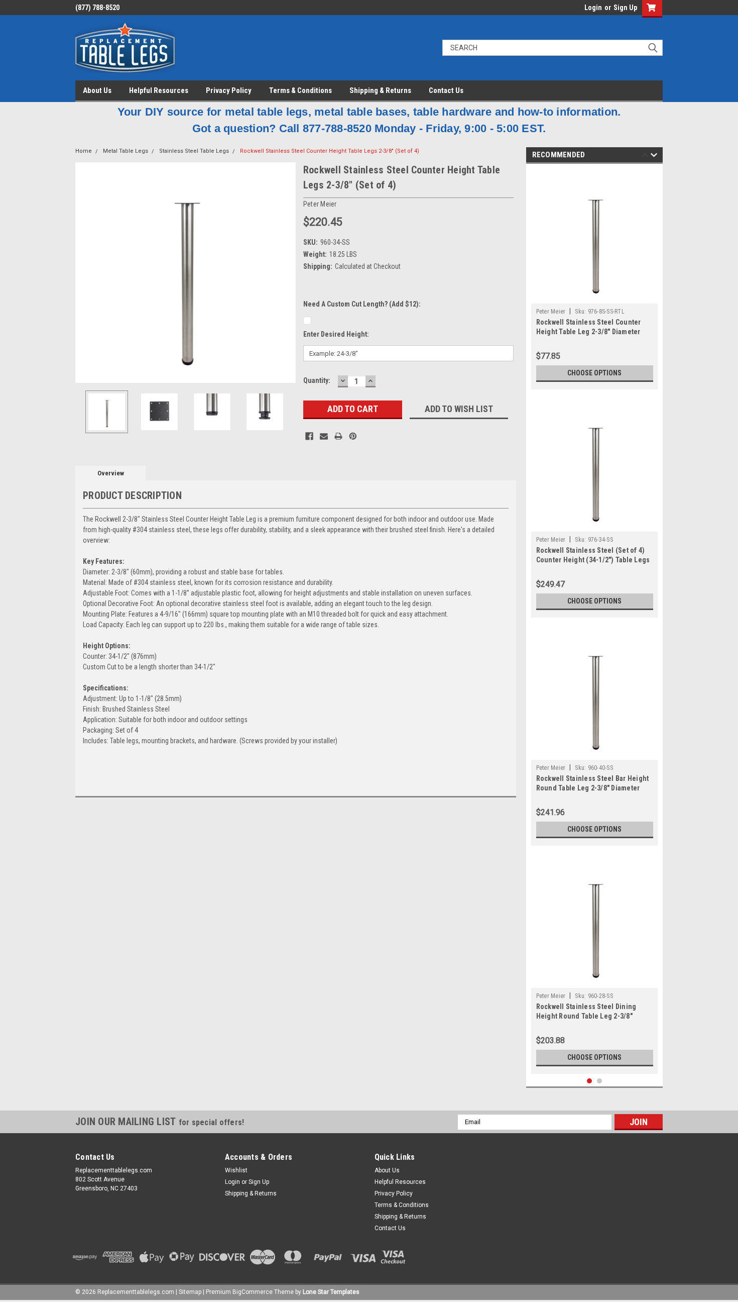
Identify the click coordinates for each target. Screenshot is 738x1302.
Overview (110, 473)
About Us (97, 90)
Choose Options (594, 373)
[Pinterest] (353, 436)
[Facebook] (309, 436)
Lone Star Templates (331, 1291)
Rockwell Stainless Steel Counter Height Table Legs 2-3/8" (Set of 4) (329, 151)
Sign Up (625, 8)
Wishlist (236, 1170)
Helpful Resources (158, 90)
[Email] (324, 436)
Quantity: (316, 380)
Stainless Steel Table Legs (194, 151)
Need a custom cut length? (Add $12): (362, 304)
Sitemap (190, 1291)
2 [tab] (599, 1081)
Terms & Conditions (300, 90)
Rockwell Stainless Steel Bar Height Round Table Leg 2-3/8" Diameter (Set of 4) (592, 788)
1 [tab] (589, 1081)
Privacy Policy (229, 90)
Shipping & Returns (380, 90)
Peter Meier (551, 311)
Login (593, 8)
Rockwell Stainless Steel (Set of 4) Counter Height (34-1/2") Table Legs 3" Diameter (593, 559)
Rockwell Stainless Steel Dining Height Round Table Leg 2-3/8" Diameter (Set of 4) (586, 1016)
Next (286, 272)
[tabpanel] (594, 279)
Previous (85, 272)
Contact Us (446, 90)
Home (83, 151)
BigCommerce (252, 1291)
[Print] (338, 436)
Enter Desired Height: (336, 334)
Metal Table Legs (125, 151)
